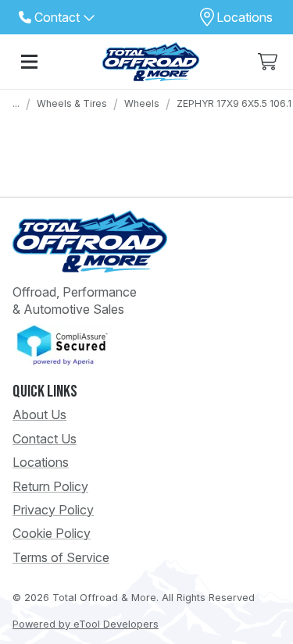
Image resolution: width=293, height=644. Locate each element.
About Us (39, 414)
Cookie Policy (52, 533)
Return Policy (50, 486)
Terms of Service (61, 557)
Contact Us (45, 439)
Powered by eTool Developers (86, 624)
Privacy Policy (53, 510)
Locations (41, 462)
